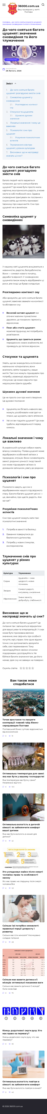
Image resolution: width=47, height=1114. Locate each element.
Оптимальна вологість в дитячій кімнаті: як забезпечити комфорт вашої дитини (21, 827)
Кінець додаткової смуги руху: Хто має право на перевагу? (22, 1032)
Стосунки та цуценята (21, 112)
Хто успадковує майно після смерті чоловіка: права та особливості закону (23, 875)
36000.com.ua (28, 6)
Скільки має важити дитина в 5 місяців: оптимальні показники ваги (23, 981)
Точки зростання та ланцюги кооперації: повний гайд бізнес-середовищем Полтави (21, 722)
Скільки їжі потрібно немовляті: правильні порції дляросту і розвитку (21, 929)
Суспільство (11, 60)
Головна (6, 22)
